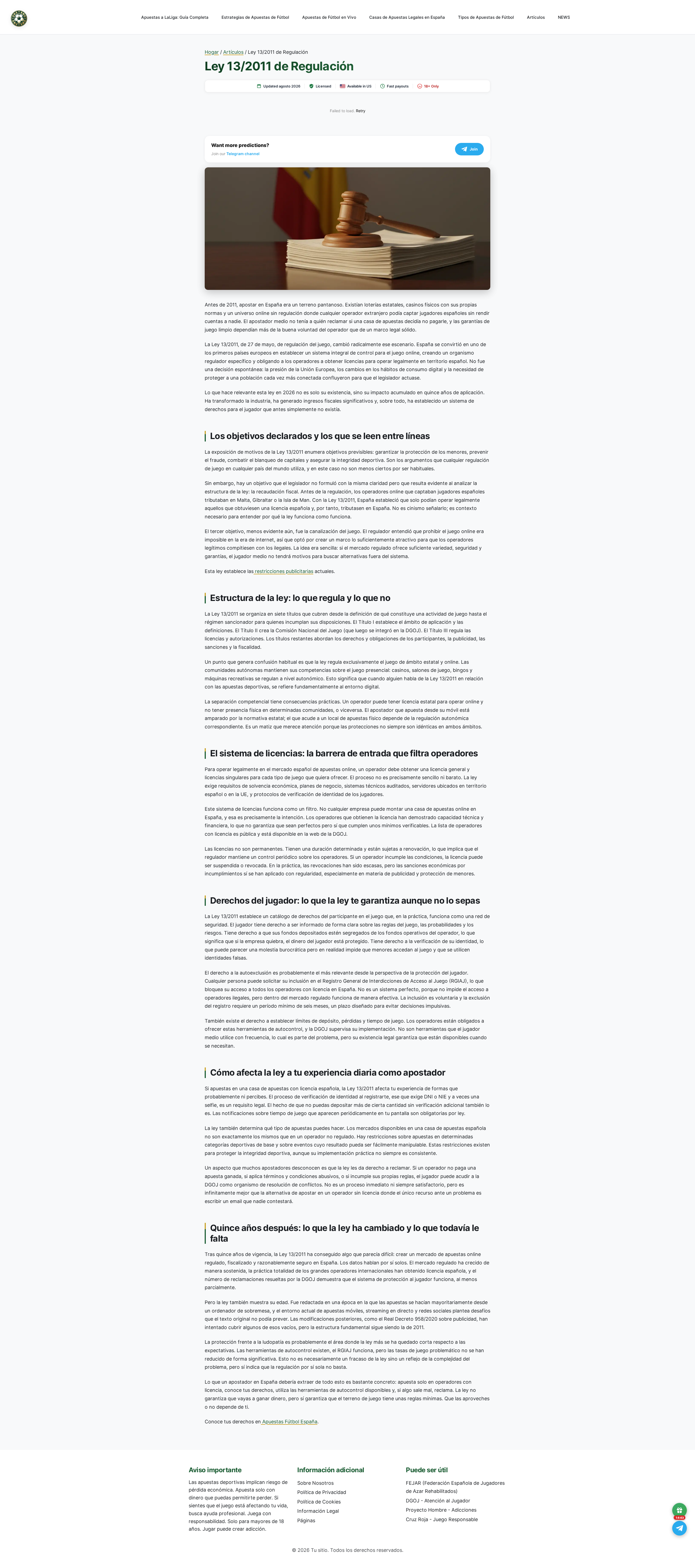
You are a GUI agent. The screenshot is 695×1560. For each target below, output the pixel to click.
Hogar (212, 52)
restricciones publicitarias (283, 571)
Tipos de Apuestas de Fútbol (486, 17)
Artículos (536, 17)
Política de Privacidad (321, 1492)
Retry (360, 110)
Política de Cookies (319, 1502)
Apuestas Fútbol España (289, 1421)
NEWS (564, 17)
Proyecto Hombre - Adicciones (441, 1510)
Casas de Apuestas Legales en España (407, 17)
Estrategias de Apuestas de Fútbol (255, 17)
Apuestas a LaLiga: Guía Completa (174, 17)
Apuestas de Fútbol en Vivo (329, 17)
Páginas (306, 1520)
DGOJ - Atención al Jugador (438, 1500)
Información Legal (318, 1511)
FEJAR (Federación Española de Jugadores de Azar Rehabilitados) (455, 1487)
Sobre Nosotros (315, 1483)
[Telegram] (679, 1528)
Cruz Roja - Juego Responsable (442, 1519)
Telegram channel (243, 153)
